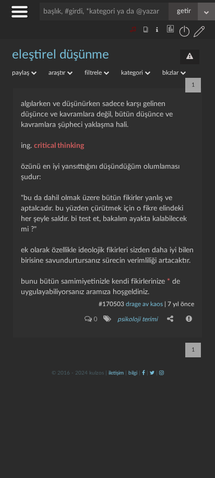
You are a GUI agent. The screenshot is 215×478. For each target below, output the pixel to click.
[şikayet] (189, 319)
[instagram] (161, 373)
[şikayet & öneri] (189, 57)
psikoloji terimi (137, 319)
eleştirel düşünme (60, 55)
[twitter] (152, 373)
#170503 (111, 304)
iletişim (116, 373)
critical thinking (59, 145)
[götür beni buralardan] (196, 424)
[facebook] (143, 373)
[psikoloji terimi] (106, 319)
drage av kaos (144, 304)
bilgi (132, 373)
